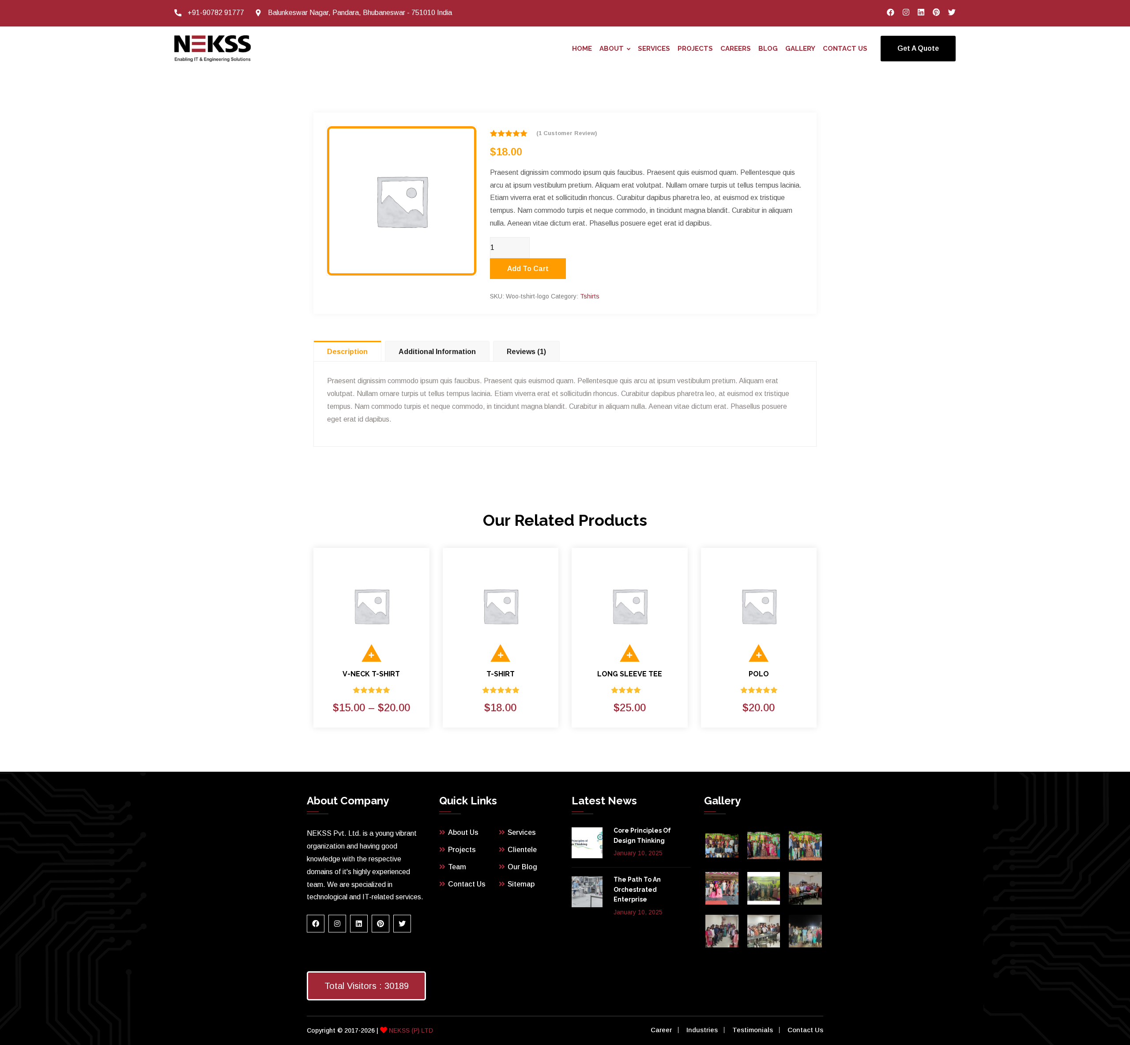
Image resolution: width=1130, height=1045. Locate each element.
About (611, 49)
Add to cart (528, 268)
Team (457, 867)
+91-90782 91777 (216, 12)
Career (661, 1030)
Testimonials (752, 1030)
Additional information (437, 351)
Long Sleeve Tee (629, 674)
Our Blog (522, 867)
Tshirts (589, 296)
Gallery (800, 49)
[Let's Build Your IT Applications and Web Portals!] (212, 48)
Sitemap (521, 884)
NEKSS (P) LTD (410, 1030)
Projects (695, 49)
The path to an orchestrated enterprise (637, 889)
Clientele (522, 849)
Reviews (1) (526, 351)
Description (347, 351)
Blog (768, 49)
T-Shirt (500, 674)
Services (654, 49)
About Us (463, 832)
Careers (735, 49)
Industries (702, 1030)
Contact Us (845, 49)
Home (582, 49)
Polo (759, 674)
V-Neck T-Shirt (371, 674)
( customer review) (566, 133)
